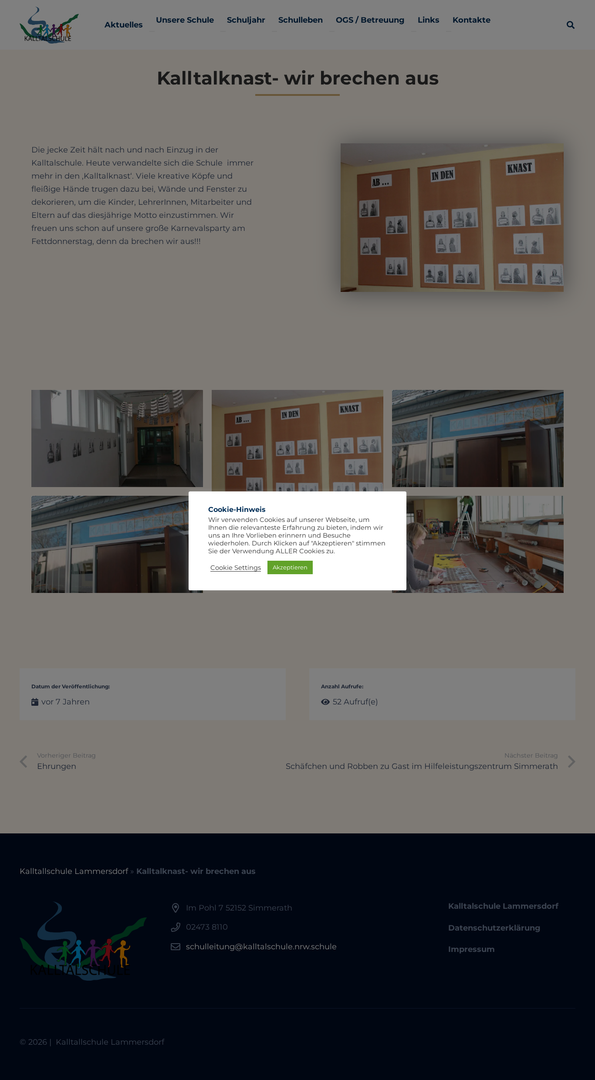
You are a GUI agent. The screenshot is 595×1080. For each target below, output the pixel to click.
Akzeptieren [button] (290, 567)
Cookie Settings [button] (235, 568)
